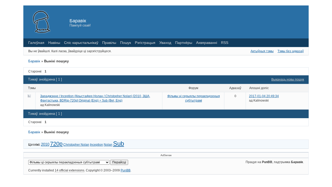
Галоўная (36, 43)
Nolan (108, 144)
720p (56, 144)
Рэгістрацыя (145, 43)
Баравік (78, 20)
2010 (45, 144)
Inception (96, 144)
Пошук (125, 43)
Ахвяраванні (206, 43)
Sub (118, 143)
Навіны (54, 43)
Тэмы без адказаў (291, 51)
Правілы (109, 43)
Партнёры (183, 43)
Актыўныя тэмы (262, 51)
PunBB (125, 170)
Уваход (165, 43)
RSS (224, 43)
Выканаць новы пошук (287, 79)
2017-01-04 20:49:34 (264, 96)
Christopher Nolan (76, 144)
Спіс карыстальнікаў (81, 43)
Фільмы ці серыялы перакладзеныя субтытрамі (193, 98)
